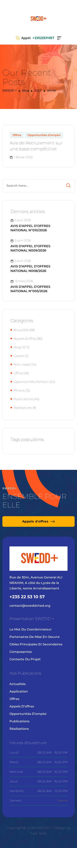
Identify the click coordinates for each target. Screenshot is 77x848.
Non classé (22, 364)
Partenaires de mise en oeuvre (34, 637)
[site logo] (38, 18)
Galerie (19, 356)
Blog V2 (20, 347)
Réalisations (23, 408)
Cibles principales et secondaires (35, 644)
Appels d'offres (25, 338)
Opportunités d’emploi (27, 714)
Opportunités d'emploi (43, 135)
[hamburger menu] (59, 37)
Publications (23, 399)
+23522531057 (43, 38)
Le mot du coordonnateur (30, 629)
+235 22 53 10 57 (27, 596)
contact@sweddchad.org (29, 605)
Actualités (21, 330)
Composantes (20, 652)
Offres (16, 135)
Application (18, 691)
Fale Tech (38, 833)
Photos (19, 390)
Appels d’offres (21, 706)
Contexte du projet (25, 659)
